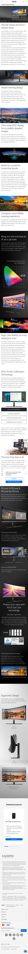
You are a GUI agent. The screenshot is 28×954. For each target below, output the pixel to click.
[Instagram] (14, 935)
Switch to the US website (14, 482)
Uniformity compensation (14, 413)
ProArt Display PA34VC (8, 4)
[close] (23, 469)
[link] (14, 1)
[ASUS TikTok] (14, 938)
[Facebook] (6, 935)
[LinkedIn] (21, 935)
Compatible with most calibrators (14, 422)
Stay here (14, 478)
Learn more (14, 839)
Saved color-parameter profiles (14, 417)
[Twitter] (10, 935)
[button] (2, 1)
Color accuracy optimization (14, 409)
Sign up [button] (24, 930)
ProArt (21, 905)
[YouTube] (17, 935)
